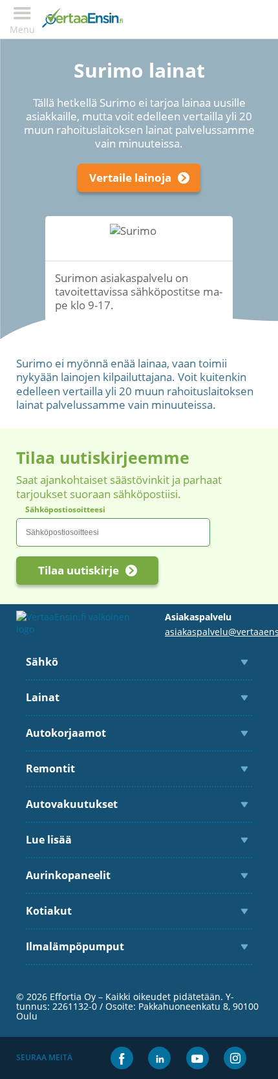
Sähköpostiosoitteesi (65, 510)
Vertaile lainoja (130, 177)
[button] (21, 19)
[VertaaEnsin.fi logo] (82, 19)
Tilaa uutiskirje (78, 570)
